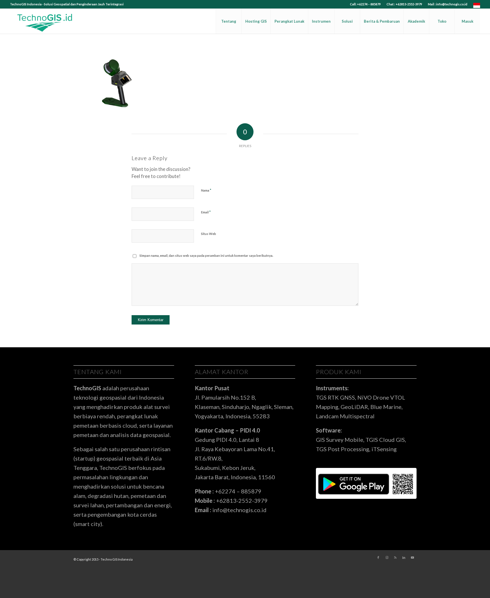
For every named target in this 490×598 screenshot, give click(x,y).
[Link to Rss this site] (395, 557)
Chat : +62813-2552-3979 (404, 4)
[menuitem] (365, 4)
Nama (206, 190)
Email (206, 212)
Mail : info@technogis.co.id (447, 4)
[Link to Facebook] (378, 557)
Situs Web (208, 234)
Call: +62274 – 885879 (365, 4)
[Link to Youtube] (412, 557)
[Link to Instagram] (387, 557)
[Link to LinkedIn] (404, 557)
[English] (476, 6)
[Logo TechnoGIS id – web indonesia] (45, 21)
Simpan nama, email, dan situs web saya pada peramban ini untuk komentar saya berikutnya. (206, 255)
